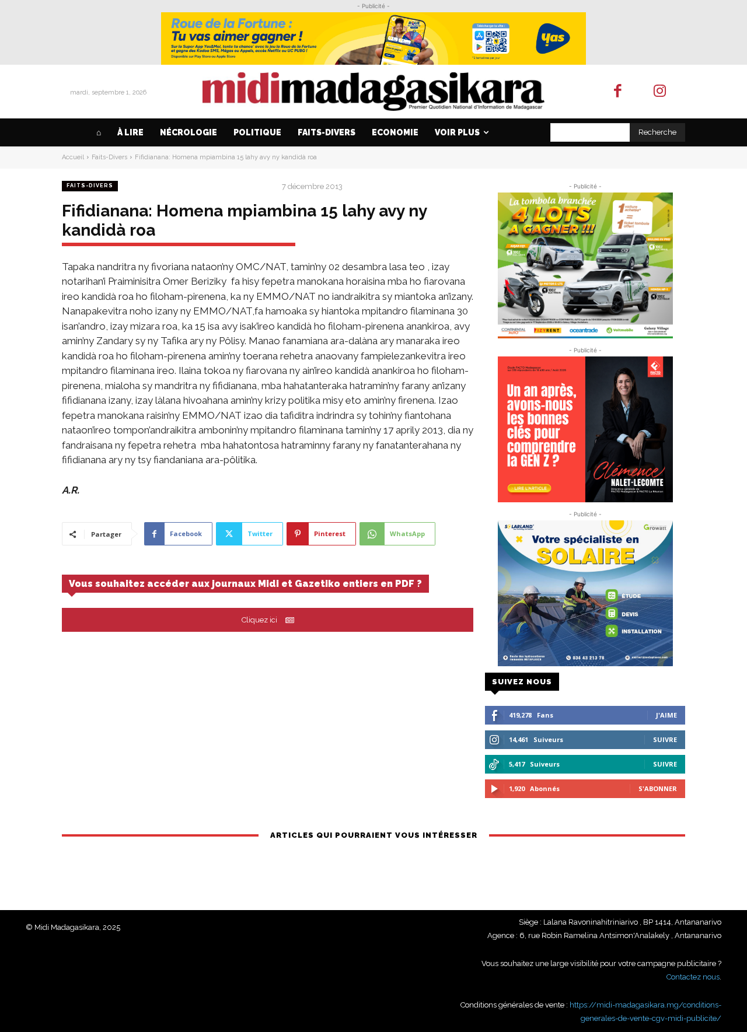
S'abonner (657, 788)
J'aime (666, 715)
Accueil (73, 157)
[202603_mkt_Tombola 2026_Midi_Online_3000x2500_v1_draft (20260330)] (585, 265)
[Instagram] (660, 92)
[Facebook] (617, 92)
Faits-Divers (109, 157)
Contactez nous (693, 976)
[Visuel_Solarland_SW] (585, 593)
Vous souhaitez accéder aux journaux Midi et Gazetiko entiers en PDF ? (245, 583)
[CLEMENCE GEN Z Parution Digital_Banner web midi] (585, 429)
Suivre (665, 739)
